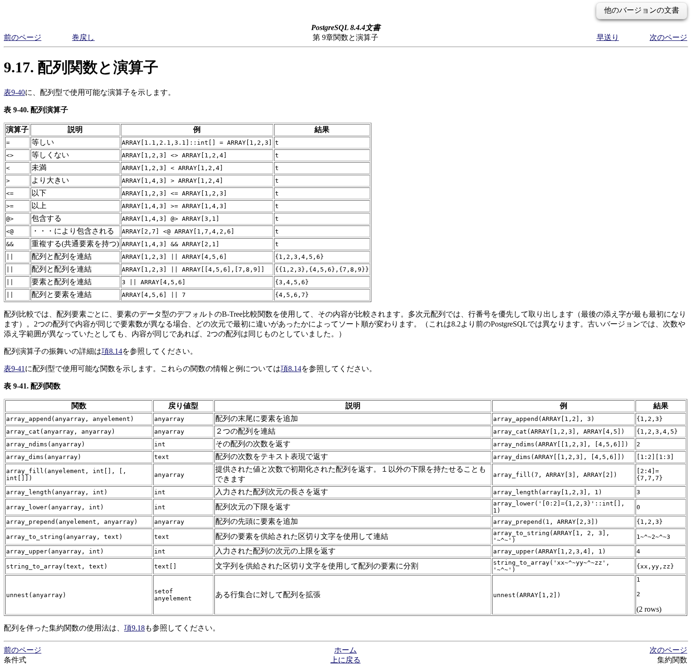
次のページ (668, 37)
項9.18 (134, 628)
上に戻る (345, 660)
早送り (608, 37)
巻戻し (83, 37)
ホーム (345, 650)
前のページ (22, 37)
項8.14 (112, 351)
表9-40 (14, 92)
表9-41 (14, 369)
